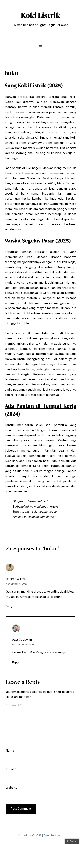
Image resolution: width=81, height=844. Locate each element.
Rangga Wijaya (16, 579)
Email (11, 769)
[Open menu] (40, 45)
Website (11, 787)
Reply (9, 606)
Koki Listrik (40, 15)
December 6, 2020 (23, 644)
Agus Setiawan (22, 639)
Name (11, 750)
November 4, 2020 (16, 583)
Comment (14, 705)
